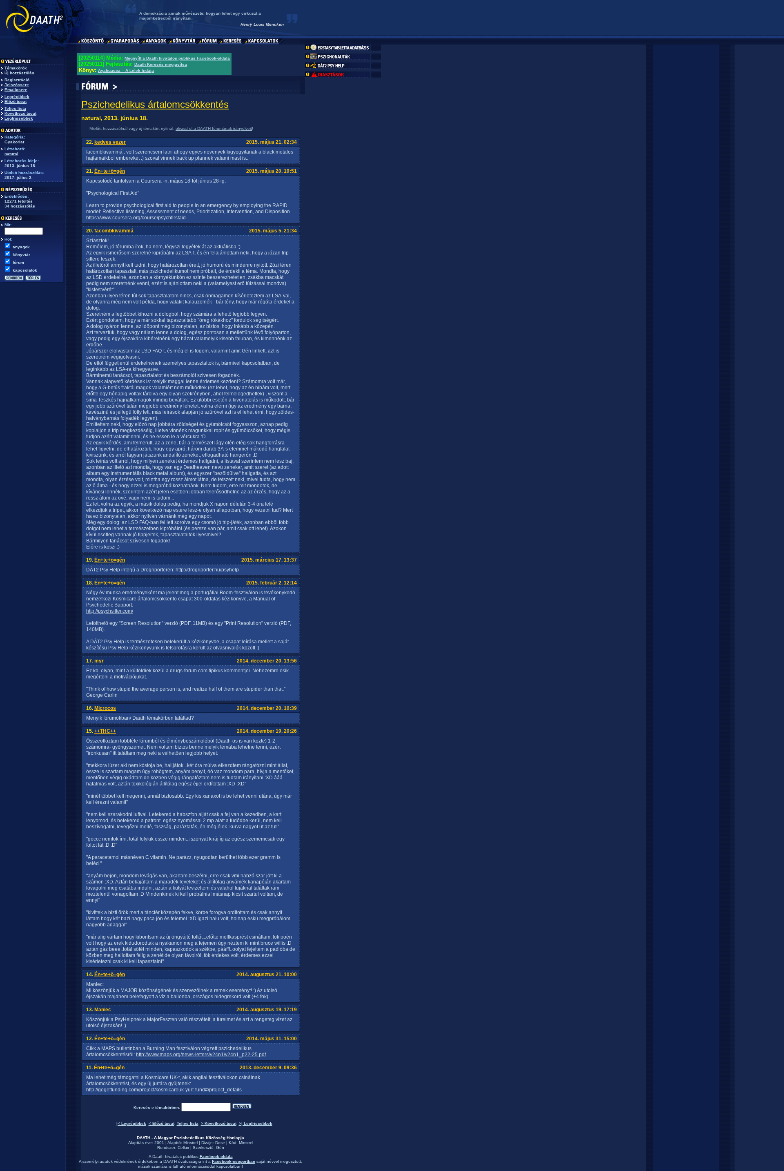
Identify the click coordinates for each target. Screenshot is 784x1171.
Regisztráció (16, 80)
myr (99, 661)
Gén (220, 1147)
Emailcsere (15, 89)
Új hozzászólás (19, 73)
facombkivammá (114, 231)
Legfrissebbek (18, 118)
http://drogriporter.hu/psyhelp (207, 570)
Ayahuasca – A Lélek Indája (126, 70)
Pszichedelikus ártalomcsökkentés (155, 104)
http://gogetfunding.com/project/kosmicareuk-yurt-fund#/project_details (164, 1090)
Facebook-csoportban (233, 1161)
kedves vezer (110, 142)
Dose (220, 1142)
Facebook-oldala (216, 1156)
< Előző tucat (161, 1123)
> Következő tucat (218, 1123)
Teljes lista (15, 108)
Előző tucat (15, 101)
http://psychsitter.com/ (109, 611)
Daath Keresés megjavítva (160, 64)
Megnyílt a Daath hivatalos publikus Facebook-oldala (177, 58)
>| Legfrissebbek (255, 1123)
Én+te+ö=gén (109, 171)
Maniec (102, 1010)
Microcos (105, 708)
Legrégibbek (16, 96)
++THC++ (105, 731)
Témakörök (15, 68)
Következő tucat (20, 113)
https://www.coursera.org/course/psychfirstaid (136, 218)
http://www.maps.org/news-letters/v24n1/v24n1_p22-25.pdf (201, 1054)
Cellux (183, 1147)
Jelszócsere (16, 85)
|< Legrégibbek (131, 1123)
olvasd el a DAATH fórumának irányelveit (214, 128)
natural (11, 154)
